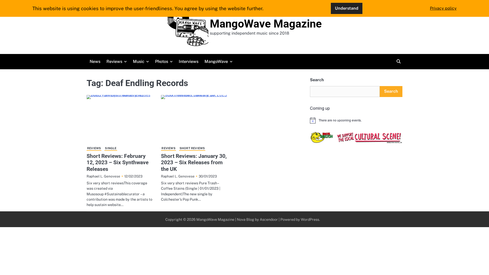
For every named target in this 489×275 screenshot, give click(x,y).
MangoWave (216, 61)
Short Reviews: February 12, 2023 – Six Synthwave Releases (117, 162)
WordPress (310, 219)
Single (110, 148)
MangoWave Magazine (266, 23)
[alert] (356, 120)
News (95, 61)
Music (138, 61)
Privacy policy (443, 8)
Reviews (114, 61)
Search (317, 79)
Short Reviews (192, 148)
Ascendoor (269, 219)
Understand (346, 8)
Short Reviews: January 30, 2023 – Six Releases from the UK (194, 162)
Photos (161, 61)
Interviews (188, 61)
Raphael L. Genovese (103, 176)
